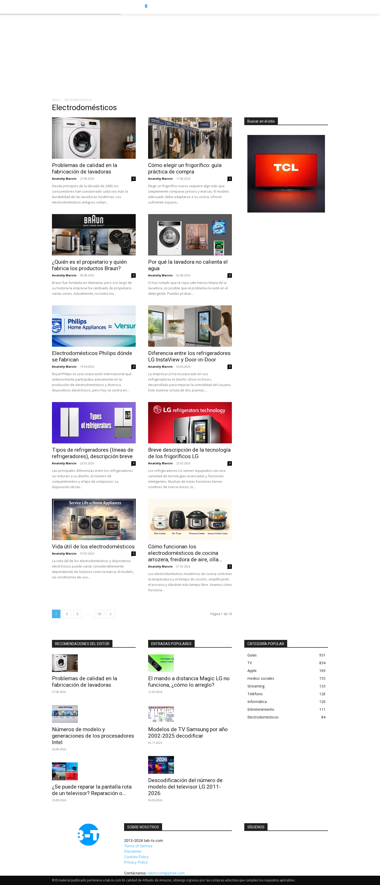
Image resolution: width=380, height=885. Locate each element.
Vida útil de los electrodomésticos (93, 546)
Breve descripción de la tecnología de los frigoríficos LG (189, 453)
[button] (338, 7)
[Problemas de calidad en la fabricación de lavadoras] (94, 138)
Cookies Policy (136, 856)
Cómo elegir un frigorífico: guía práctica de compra (185, 168)
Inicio (56, 99)
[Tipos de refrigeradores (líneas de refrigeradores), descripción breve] (94, 422)
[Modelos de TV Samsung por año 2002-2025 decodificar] (190, 714)
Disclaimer (132, 851)
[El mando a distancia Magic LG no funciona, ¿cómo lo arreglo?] (190, 663)
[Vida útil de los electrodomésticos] (94, 519)
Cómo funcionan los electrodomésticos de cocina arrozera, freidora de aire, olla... (185, 553)
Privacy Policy (136, 862)
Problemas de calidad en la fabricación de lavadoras (84, 168)
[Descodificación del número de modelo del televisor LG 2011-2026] (190, 765)
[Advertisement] (190, 53)
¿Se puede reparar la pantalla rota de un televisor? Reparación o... (92, 790)
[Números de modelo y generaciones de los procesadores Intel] (94, 714)
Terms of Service (138, 846)
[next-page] (110, 614)
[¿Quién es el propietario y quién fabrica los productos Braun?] (94, 234)
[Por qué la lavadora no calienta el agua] (190, 234)
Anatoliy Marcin (64, 178)
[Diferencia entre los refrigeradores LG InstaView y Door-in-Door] (190, 326)
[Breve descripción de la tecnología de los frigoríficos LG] (190, 422)
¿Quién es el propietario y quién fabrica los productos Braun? (89, 265)
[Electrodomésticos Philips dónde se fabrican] (94, 326)
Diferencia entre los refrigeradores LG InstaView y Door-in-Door (189, 356)
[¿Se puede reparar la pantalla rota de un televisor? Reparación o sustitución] (94, 771)
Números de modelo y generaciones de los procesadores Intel (93, 735)
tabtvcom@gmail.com (166, 873)
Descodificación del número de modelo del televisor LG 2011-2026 (185, 786)
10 (99, 614)
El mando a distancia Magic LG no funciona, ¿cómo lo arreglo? (189, 681)
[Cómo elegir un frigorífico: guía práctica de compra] (190, 138)
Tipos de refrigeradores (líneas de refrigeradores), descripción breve (92, 453)
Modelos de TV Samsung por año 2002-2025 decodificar (188, 732)
